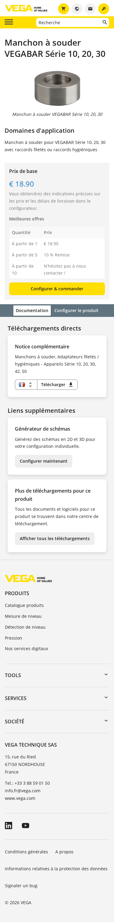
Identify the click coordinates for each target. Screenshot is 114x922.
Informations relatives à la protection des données (56, 869)
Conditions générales (26, 852)
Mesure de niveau (23, 616)
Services (15, 698)
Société (14, 721)
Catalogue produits (24, 605)
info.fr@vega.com (22, 790)
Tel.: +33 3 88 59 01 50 (27, 783)
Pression (13, 638)
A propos (64, 852)
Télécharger (57, 385)
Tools (13, 675)
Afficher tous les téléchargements (55, 538)
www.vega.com (20, 798)
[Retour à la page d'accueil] (28, 578)
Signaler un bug (21, 885)
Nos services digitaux (26, 648)
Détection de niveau (25, 627)
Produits (17, 593)
